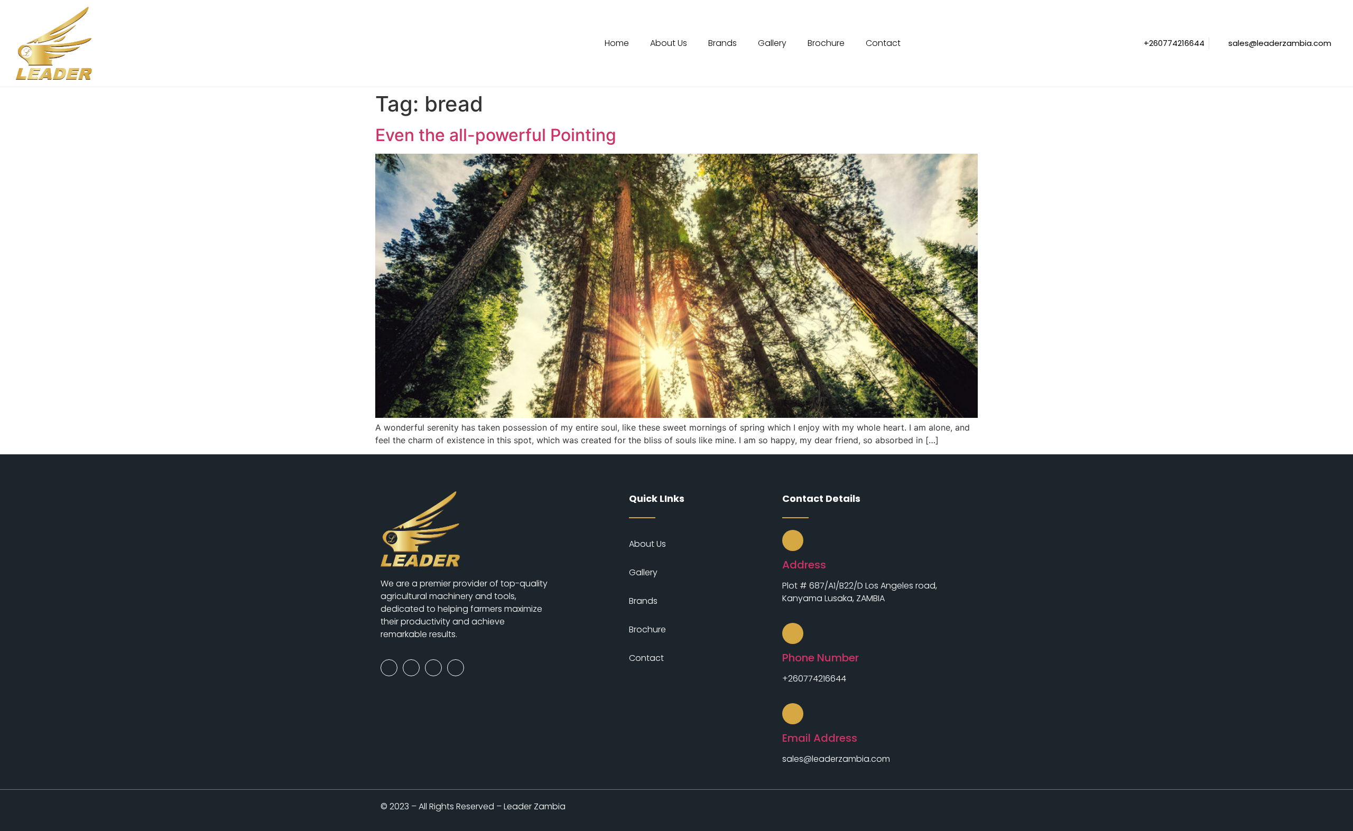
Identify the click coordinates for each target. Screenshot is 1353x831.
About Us (668, 43)
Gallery (772, 43)
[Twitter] (433, 667)
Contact (883, 43)
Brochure (826, 43)
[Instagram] (411, 667)
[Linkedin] (455, 667)
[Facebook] (389, 667)
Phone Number (820, 657)
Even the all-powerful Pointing (495, 135)
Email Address (819, 738)
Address (804, 564)
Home (617, 43)
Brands (722, 43)
